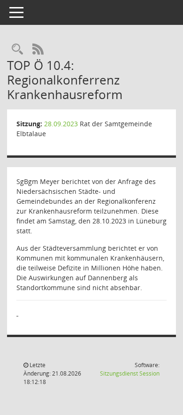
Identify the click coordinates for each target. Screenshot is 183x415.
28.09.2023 (61, 123)
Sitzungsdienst (130, 373)
